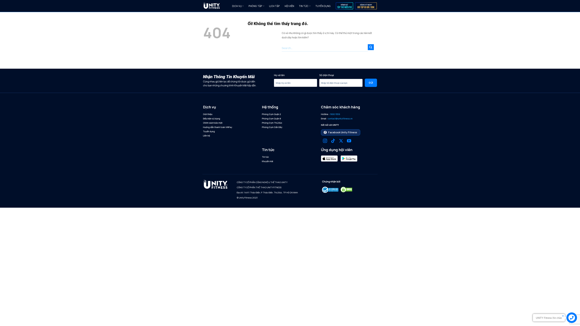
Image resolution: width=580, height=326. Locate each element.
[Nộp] (371, 47)
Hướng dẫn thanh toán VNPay (217, 127)
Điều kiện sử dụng (211, 118)
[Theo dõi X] (341, 141)
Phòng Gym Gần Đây (272, 127)
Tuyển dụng (323, 6)
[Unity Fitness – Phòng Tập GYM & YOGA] (215, 6)
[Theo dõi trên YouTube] (349, 141)
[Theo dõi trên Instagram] (325, 141)
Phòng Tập (255, 6)
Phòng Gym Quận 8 (271, 118)
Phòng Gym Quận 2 (271, 114)
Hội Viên (289, 6)
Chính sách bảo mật (212, 122)
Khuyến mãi (267, 161)
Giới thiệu (207, 114)
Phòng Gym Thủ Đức (272, 122)
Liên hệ (206, 135)
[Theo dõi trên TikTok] (333, 141)
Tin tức (303, 6)
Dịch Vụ (237, 6)
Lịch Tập (274, 6)
